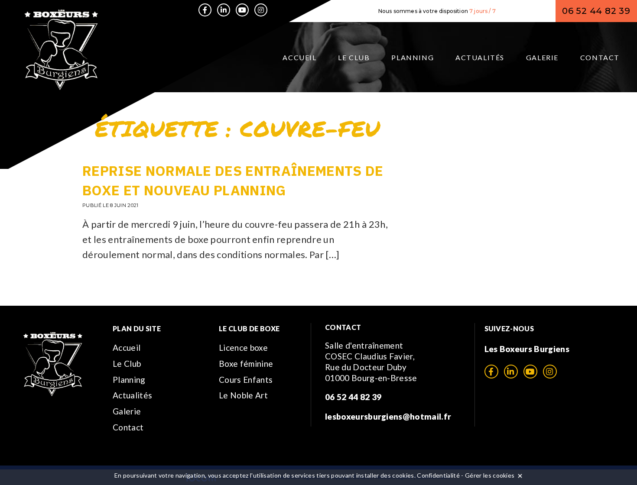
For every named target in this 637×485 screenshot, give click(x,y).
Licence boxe (243, 347)
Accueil (299, 57)
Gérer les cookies (489, 475)
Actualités (479, 57)
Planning (412, 57)
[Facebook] (204, 9)
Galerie (542, 57)
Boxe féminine (246, 364)
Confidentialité (438, 475)
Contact (600, 57)
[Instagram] (260, 9)
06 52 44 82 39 (596, 11)
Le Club (354, 57)
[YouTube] (242, 9)
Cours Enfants (246, 380)
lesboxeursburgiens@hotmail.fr (388, 416)
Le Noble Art (243, 395)
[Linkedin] (223, 9)
